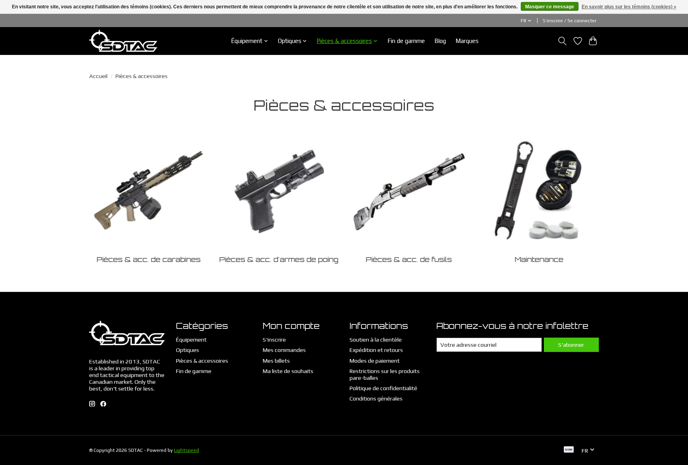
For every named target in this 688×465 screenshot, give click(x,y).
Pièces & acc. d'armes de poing (278, 259)
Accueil (98, 75)
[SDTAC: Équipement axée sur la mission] (123, 41)
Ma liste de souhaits (288, 370)
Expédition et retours (376, 349)
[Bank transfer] (569, 450)
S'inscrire (274, 339)
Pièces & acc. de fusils (409, 259)
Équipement (191, 339)
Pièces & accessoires (202, 360)
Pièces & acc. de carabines (149, 259)
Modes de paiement (375, 360)
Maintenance (539, 259)
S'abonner (571, 344)
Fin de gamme (406, 40)
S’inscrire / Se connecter (569, 20)
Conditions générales (376, 398)
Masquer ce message (549, 7)
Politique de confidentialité (383, 388)
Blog (440, 40)
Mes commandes (284, 349)
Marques (467, 40)
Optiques (187, 349)
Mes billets (276, 360)
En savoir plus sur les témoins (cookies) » (629, 7)
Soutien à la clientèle (376, 339)
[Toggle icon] (562, 41)
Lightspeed (186, 450)
